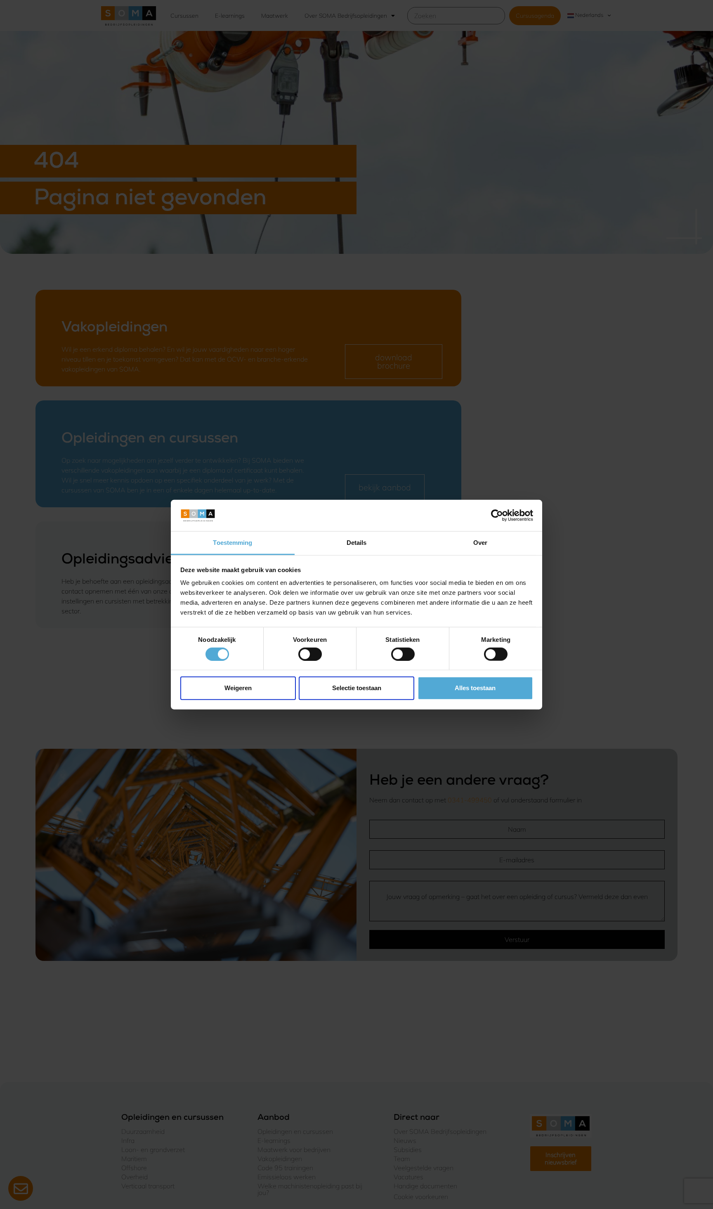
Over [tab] (480, 542)
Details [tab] (357, 542)
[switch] (310, 653)
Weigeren (238, 687)
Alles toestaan (475, 687)
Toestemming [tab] (232, 542)
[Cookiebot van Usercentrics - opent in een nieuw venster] (497, 515)
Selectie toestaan (356, 687)
